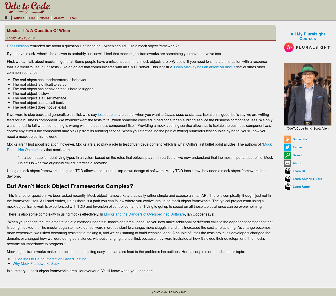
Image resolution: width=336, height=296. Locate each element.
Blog (32, 18)
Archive (59, 18)
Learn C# (298, 171)
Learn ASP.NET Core (307, 179)
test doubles (107, 114)
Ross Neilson (18, 45)
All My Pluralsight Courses (308, 36)
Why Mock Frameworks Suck (36, 263)
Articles (19, 18)
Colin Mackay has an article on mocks (204, 66)
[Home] (7, 17)
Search (297, 155)
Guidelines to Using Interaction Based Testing (49, 258)
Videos (44, 18)
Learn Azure (301, 186)
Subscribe (299, 139)
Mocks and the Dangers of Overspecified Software (144, 214)
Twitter (297, 147)
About (73, 18)
